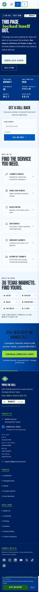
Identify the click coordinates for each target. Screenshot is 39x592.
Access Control (9, 491)
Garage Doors (8, 481)
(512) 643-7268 (6, 440)
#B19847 (7, 82)
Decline (32, 587)
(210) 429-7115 (6, 456)
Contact (6, 526)
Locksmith (7, 475)
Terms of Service (10, 536)
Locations (7, 516)
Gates (5, 486)
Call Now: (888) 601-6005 (19, 354)
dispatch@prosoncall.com (15, 461)
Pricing (6, 521)
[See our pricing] (25, 4)
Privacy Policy (8, 531)
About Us (6, 511)
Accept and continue (15, 587)
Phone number (9, 122)
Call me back (18, 137)
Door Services (8, 496)
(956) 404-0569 (6, 451)
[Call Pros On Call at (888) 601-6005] (18, 4)
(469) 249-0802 (6, 445)
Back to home (9, 68)
